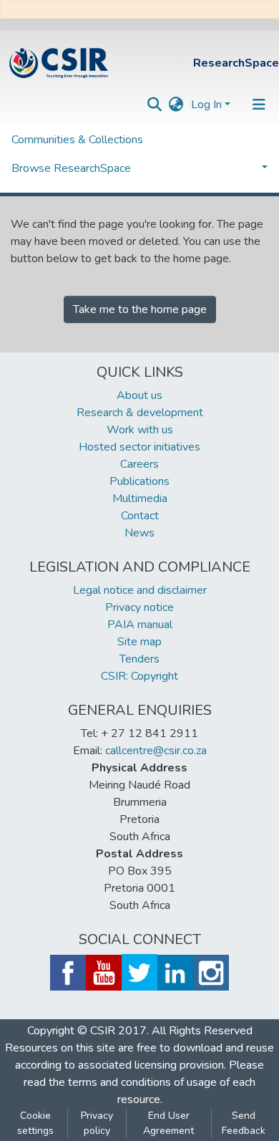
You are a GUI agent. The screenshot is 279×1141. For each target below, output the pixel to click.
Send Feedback (243, 1123)
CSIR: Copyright (139, 676)
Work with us (140, 430)
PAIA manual (139, 624)
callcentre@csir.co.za (156, 751)
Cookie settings (35, 1123)
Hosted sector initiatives (139, 447)
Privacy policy (97, 1123)
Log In (206, 104)
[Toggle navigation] (259, 104)
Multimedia (139, 498)
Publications (139, 481)
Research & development (140, 412)
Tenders (139, 659)
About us (139, 395)
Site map (139, 642)
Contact (140, 516)
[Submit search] (155, 104)
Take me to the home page (140, 309)
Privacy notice (139, 607)
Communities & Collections (77, 140)
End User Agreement (168, 1123)
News (139, 533)
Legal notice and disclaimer (140, 590)
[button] (176, 104)
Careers (139, 464)
